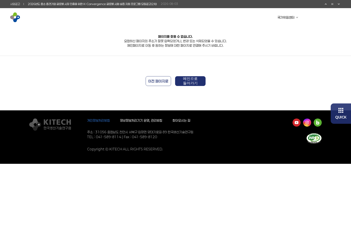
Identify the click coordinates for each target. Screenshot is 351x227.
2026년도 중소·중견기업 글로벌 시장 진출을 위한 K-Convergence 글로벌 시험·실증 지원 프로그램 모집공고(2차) (92, 4)
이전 (326, 4)
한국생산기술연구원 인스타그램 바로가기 (307, 122)
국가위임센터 (286, 17)
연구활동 (153, 17)
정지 (332, 4)
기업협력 (183, 17)
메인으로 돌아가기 (190, 81)
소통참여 (213, 17)
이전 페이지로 (158, 81)
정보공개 (243, 17)
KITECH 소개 (117, 17)
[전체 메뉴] (338, 17)
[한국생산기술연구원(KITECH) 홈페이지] (27, 17)
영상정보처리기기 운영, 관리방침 (141, 120)
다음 (339, 4)
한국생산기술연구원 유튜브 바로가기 (296, 122)
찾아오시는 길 (181, 120)
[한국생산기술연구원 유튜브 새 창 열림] (309, 17)
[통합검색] (328, 17)
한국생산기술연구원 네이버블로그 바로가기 (318, 122)
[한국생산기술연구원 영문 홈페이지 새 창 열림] (318, 17)
